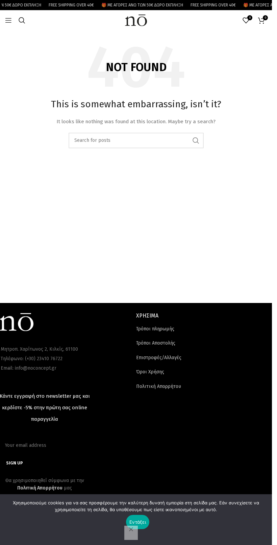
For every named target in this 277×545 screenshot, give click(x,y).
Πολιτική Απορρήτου (158, 386)
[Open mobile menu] (8, 20)
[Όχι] (131, 533)
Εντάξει (137, 522)
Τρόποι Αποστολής (155, 343)
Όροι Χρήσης (150, 372)
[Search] (22, 20)
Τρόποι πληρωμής (155, 329)
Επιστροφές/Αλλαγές (158, 358)
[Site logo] (136, 20)
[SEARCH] (196, 140)
